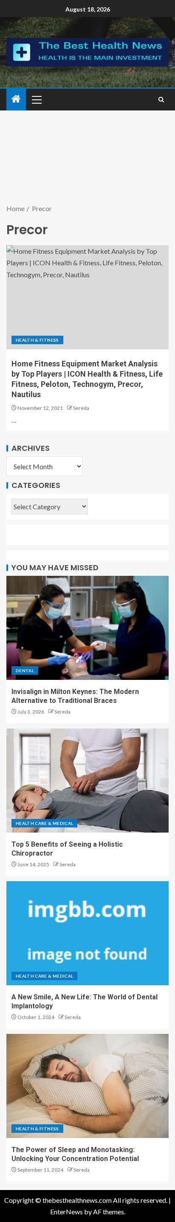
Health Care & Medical (44, 823)
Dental (25, 670)
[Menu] (36, 99)
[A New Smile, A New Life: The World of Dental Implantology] (87, 933)
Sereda (81, 408)
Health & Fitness (37, 340)
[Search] (161, 99)
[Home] (16, 99)
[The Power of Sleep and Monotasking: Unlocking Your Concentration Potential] (87, 1086)
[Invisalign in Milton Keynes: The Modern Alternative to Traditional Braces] (87, 628)
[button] (36, 99)
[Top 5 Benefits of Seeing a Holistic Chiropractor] (87, 781)
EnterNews (66, 1211)
